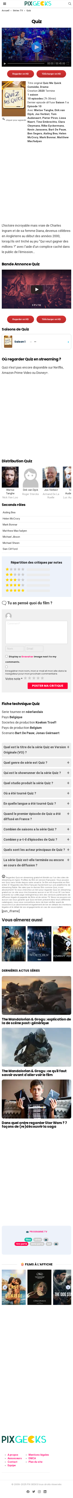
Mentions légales (39, 1454)
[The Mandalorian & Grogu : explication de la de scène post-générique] (36, 995)
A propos (13, 1454)
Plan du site (35, 1461)
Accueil (5, 10)
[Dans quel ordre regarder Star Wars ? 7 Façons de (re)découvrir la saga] (36, 1099)
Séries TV (18, 10)
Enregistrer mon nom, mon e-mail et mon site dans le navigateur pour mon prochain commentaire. (36, 672)
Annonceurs (15, 1458)
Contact (12, 1461)
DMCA (32, 1458)
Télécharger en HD (51, 74)
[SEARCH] (69, 4)
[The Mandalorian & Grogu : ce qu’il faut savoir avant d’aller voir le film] (36, 1047)
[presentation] (68, 476)
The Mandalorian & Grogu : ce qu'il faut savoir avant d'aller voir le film (34, 1073)
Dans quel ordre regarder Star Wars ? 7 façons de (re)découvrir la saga (34, 1124)
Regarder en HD (20, 74)
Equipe (12, 1465)
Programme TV (38, 1231)
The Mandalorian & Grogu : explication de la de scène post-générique (36, 1021)
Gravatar (27, 656)
